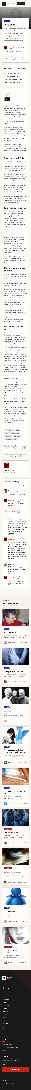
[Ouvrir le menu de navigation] (8, 3)
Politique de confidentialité (10, 1047)
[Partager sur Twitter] (6, 456)
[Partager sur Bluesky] (15, 456)
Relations (5, 1017)
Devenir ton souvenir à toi (12, 82)
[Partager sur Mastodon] (20, 456)
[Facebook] (3, 988)
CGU (4, 1050)
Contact (5, 1030)
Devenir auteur (7, 1034)
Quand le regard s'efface (11, 73)
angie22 (10, 511)
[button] (7, 97)
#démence (17, 436)
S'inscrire (21, 3)
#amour (7, 433)
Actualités (6, 999)
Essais (7, 21)
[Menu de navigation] (27, 3)
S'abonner (15, 1069)
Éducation (6, 1005)
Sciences (5, 1014)
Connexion (13, 3)
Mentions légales (7, 1044)
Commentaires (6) (22, 68)
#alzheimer (8, 436)
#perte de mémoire (10, 439)
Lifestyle (5, 1008)
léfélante (11, 491)
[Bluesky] (8, 988)
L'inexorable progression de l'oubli (14, 79)
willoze (6, 470)
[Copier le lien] (24, 456)
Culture (5, 1002)
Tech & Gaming (7, 1011)
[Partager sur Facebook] (11, 456)
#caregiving (15, 433)
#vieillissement (9, 430)
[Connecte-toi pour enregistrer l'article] (24, 58)
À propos (5, 1027)
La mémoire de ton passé (11, 76)
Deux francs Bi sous (11, 565)
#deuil (17, 430)
